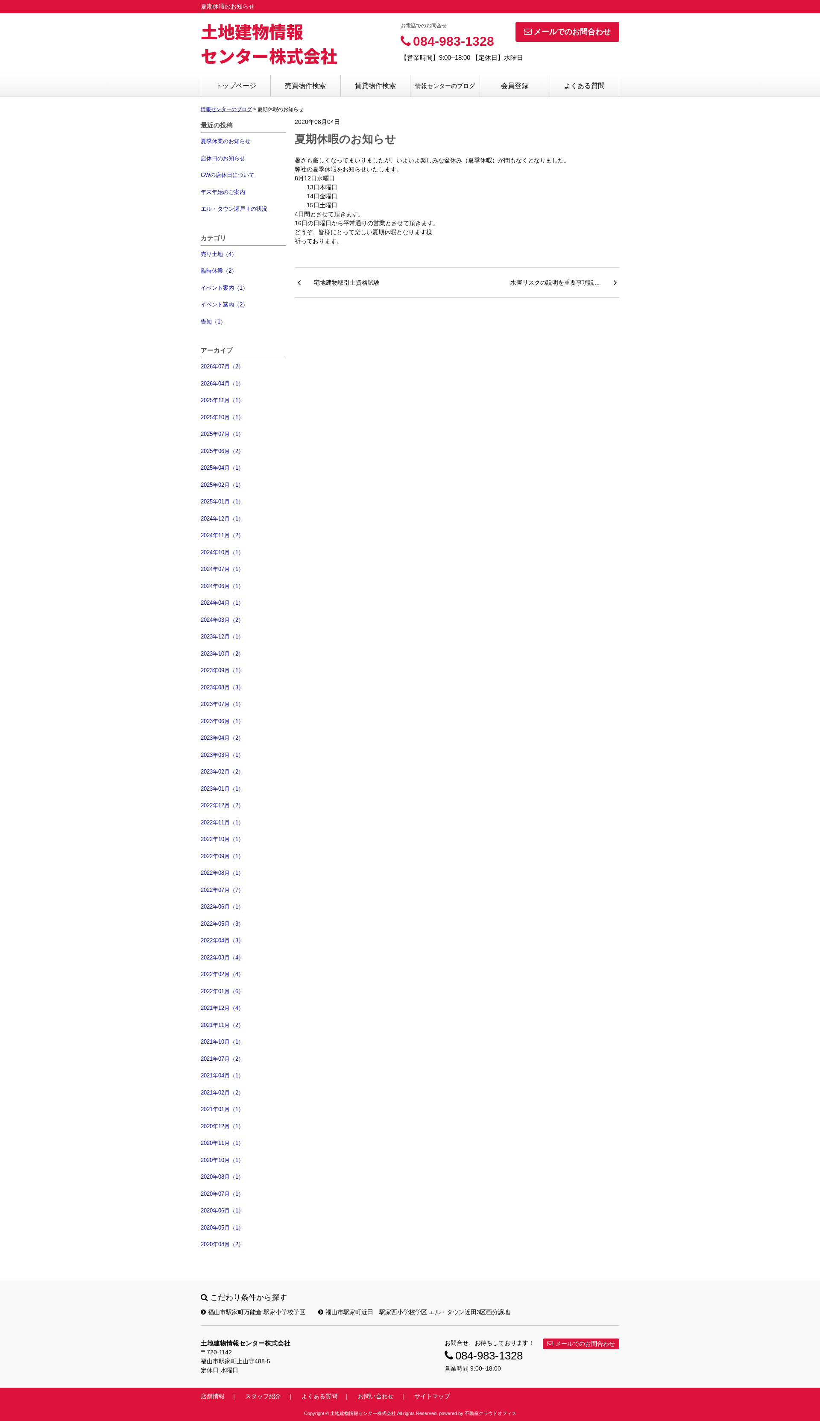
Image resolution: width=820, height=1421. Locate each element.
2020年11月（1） (222, 1143)
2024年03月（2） (222, 620)
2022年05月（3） (222, 924)
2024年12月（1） (222, 518)
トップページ (235, 85)
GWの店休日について (228, 175)
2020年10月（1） (222, 1160)
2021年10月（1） (222, 1042)
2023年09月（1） (222, 670)
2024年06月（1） (222, 586)
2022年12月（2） (222, 805)
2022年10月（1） (222, 839)
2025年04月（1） (222, 468)
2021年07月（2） (222, 1059)
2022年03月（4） (222, 957)
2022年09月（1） (222, 856)
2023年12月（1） (222, 636)
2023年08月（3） (222, 687)
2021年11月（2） (222, 1025)
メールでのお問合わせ (572, 31)
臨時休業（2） (219, 271)
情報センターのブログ (445, 85)
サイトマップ (432, 1396)
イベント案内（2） (224, 304)
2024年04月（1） (222, 603)
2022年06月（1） (222, 906)
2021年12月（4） (222, 1008)
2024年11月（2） (222, 535)
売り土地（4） (219, 254)
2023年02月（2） (222, 771)
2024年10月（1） (222, 552)
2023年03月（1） (222, 755)
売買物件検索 (305, 85)
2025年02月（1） (222, 485)
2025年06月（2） (222, 451)
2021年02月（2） (222, 1092)
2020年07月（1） (222, 1194)
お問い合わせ (376, 1396)
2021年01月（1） (222, 1109)
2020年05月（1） (222, 1227)
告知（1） (213, 321)
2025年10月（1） (222, 417)
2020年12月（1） (222, 1126)
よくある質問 (584, 85)
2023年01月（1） (222, 789)
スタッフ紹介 (263, 1396)
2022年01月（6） (222, 991)
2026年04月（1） (222, 383)
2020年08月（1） (222, 1177)
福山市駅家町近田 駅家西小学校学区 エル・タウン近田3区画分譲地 (417, 1312)
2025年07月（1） (222, 434)
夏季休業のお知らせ (226, 141)
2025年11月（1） (222, 400)
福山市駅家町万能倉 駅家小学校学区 (256, 1312)
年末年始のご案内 (223, 192)
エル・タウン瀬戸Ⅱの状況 (234, 209)
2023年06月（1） (222, 721)
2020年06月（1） (222, 1210)
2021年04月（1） (222, 1075)
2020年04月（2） (222, 1244)
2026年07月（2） (222, 366)
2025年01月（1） (222, 501)
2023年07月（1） (222, 704)
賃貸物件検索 (375, 85)
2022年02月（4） (222, 974)
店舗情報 (213, 1396)
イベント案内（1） (224, 288)
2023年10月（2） (222, 653)
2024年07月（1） (222, 569)
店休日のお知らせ (223, 158)
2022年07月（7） (222, 890)
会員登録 (514, 85)
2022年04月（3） (222, 940)
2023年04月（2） (222, 738)
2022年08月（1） (222, 873)
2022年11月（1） (222, 822)
